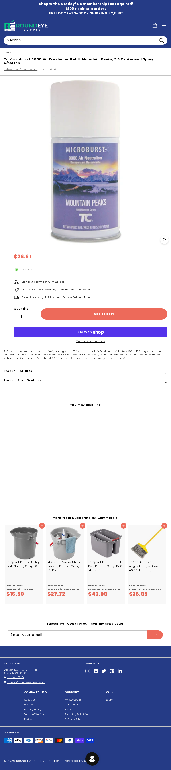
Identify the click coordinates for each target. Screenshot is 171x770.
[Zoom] (164, 240)
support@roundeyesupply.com (26, 682)
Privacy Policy (32, 709)
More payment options (90, 341)
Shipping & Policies (77, 714)
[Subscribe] (155, 634)
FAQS (68, 709)
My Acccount (73, 699)
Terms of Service (34, 714)
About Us (29, 699)
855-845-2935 (15, 677)
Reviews (29, 719)
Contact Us (72, 704)
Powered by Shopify (80, 761)
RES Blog (29, 704)
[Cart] (154, 25)
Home (7, 52)
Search (110, 699)
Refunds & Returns (76, 719)
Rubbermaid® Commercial (20, 69)
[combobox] (85, 40)
